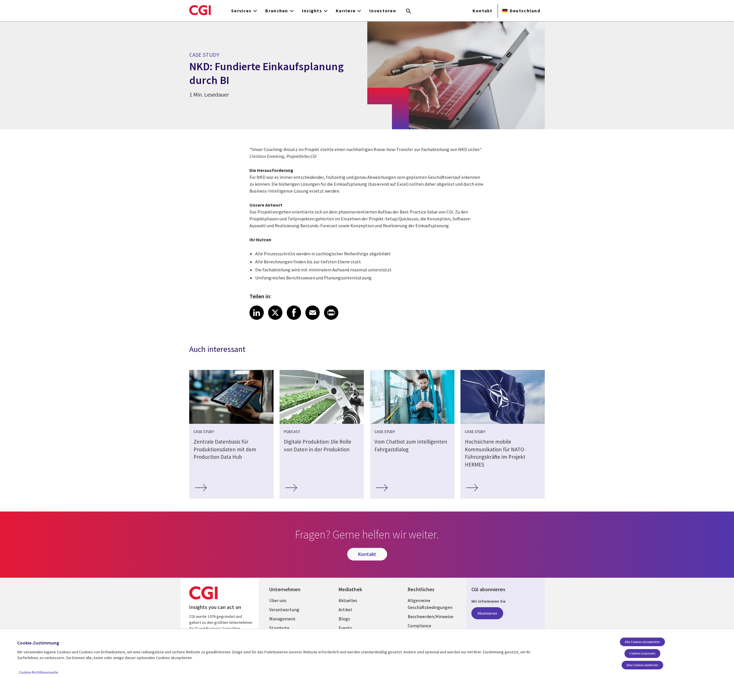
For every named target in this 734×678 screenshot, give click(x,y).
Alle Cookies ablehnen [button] (642, 665)
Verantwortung (284, 609)
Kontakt (482, 10)
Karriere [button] (346, 10)
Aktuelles (348, 600)
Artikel (345, 609)
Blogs (344, 619)
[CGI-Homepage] (200, 10)
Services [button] (241, 10)
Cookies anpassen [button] (642, 653)
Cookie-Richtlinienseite (38, 672)
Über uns (277, 600)
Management (282, 619)
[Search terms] (408, 11)
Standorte (279, 628)
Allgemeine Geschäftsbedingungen (430, 603)
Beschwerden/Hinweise (430, 616)
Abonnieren (487, 613)
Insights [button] (312, 10)
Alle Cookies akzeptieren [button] (642, 642)
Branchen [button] (276, 10)
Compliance (419, 625)
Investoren (382, 10)
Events (345, 628)
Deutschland (525, 10)
